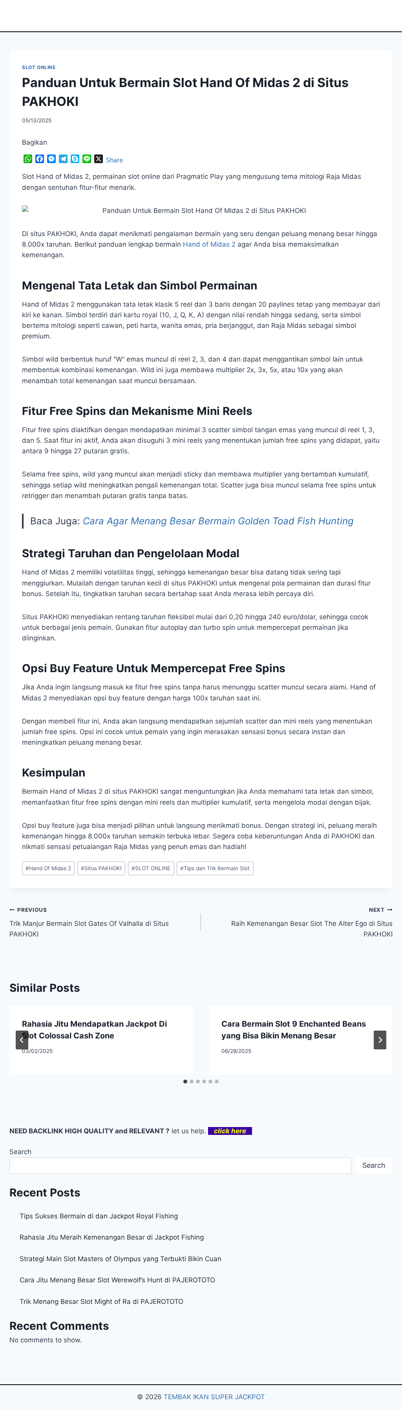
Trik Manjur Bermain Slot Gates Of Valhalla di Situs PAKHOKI (89, 922)
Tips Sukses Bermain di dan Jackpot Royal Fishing (99, 1216)
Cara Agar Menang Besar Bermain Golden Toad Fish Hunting (218, 521)
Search (20, 1152)
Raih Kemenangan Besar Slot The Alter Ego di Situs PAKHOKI (312, 922)
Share (114, 160)
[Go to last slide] (22, 1040)
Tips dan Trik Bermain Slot (215, 868)
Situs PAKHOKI (101, 868)
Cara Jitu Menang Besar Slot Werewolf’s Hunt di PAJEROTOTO (117, 1280)
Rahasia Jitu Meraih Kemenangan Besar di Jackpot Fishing (112, 1237)
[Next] (380, 1040)
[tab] (185, 1082)
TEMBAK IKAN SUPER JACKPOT (214, 1397)
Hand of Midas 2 (209, 244)
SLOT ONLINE (39, 67)
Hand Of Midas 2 (48, 868)
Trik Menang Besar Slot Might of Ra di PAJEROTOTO (101, 1301)
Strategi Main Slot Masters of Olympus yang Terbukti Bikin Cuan (120, 1259)
